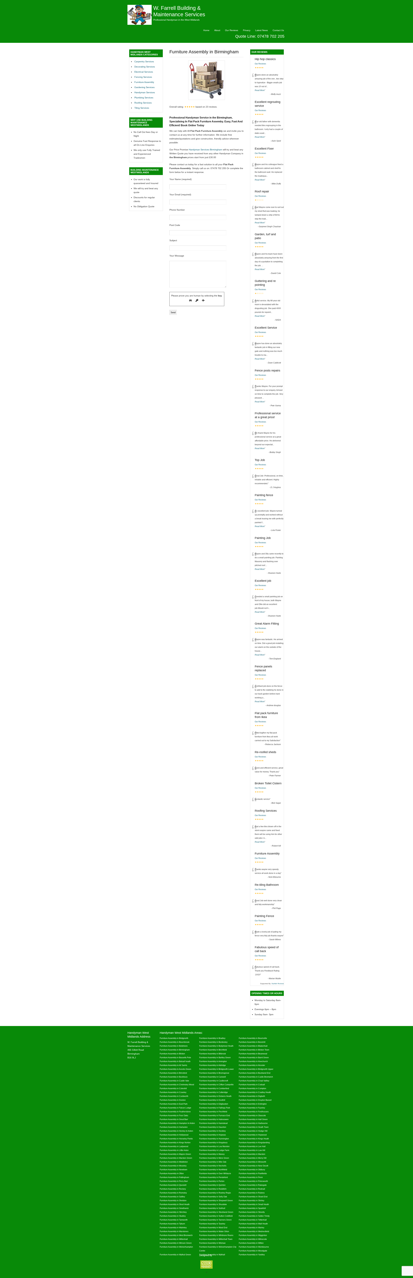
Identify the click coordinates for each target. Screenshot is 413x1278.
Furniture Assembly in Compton (252, 1088)
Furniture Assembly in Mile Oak (212, 1162)
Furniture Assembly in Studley (173, 1216)
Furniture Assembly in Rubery (252, 1193)
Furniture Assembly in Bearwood (253, 1054)
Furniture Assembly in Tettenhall (253, 1220)
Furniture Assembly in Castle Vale (174, 1081)
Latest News (261, 30)
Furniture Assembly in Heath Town (254, 1127)
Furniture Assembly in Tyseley (212, 1224)
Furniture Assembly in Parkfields (253, 1173)
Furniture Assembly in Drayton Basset (255, 1100)
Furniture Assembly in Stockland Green (216, 1212)
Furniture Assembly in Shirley (251, 1200)
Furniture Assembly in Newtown (173, 1170)
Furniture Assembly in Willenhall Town (215, 1239)
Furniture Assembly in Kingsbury (213, 1142)
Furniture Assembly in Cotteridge (213, 1092)
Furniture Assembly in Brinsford (173, 1073)
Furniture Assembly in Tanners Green (215, 1220)
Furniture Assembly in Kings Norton (175, 1142)
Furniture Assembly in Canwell (212, 1077)
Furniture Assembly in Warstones (174, 1231)
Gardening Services (144, 87)
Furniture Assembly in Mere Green (214, 1158)
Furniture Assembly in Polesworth (253, 1181)
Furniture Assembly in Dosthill (212, 1100)
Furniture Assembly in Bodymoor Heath (216, 1046)
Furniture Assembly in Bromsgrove (214, 1073)
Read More (260, 90)
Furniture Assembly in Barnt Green (254, 1057)
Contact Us (278, 30)
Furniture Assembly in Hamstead (213, 1123)
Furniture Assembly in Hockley (212, 1131)
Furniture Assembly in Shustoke (213, 1204)
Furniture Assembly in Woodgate (253, 1251)
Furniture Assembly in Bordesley (213, 1042)
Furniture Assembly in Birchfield (213, 1050)
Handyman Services (144, 92)
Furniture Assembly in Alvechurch (253, 1061)
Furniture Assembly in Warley (251, 1227)
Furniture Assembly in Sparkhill (252, 1208)
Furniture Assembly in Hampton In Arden (177, 1123)
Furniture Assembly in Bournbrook (174, 1042)
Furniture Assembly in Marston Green (176, 1158)
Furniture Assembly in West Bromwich (176, 1235)
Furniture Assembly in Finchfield (213, 1112)
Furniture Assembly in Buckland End (254, 1073)
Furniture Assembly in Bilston (172, 1054)
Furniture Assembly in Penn (251, 1177)
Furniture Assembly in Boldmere (174, 1046)
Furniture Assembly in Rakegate (253, 1185)
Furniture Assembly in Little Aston (174, 1150)
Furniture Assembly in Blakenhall (253, 1046)
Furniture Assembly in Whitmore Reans (216, 1235)
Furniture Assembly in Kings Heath (254, 1139)
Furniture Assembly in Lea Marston (214, 1146)
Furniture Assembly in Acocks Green (175, 1069)
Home (206, 30)
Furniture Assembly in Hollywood (174, 1135)
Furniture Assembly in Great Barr (174, 1119)
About (217, 30)
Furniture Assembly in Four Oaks (174, 1115)
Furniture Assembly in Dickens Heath (215, 1096)
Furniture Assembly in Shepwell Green (216, 1200)
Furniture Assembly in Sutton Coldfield (216, 1216)
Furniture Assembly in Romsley (173, 1193)
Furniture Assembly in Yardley (252, 1255)
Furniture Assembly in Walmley (173, 1227)
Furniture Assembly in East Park (173, 1104)
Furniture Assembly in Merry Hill (253, 1158)
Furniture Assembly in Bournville (253, 1038)
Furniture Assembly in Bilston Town (254, 1050)
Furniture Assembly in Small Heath (254, 1204)
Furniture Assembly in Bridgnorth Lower (216, 1069)
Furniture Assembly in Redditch (213, 1189)
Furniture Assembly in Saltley (172, 1197)
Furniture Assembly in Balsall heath (175, 1061)
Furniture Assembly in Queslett (173, 1185)
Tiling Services (141, 108)
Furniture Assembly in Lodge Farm (214, 1150)
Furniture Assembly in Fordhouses (254, 1112)
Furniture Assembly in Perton (211, 1181)
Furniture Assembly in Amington (213, 1061)
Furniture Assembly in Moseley (173, 1166)
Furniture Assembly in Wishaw (212, 1243)
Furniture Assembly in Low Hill (252, 1150)
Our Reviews (231, 30)
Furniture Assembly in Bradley (212, 1038)
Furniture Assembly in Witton (251, 1243)
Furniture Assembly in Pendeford (213, 1177)
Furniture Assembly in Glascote (252, 1115)
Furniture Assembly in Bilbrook (212, 1054)
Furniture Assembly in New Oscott (253, 1166)
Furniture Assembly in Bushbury (173, 1077)
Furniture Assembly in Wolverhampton (176, 1247)
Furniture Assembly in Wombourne (254, 1247)
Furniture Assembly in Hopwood (253, 1135)
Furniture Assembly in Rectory (173, 1189)
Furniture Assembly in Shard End (253, 1197)
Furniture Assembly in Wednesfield (254, 1231)
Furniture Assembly (144, 82)
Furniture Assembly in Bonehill (252, 1042)
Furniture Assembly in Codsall (252, 1084)
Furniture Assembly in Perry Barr (174, 1181)
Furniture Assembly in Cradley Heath (255, 1092)
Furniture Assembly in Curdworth (174, 1096)
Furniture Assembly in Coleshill (173, 1088)
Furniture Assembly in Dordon (173, 1100)
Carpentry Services (144, 61)
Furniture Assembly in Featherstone (175, 1112)
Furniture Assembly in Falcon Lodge (175, 1108)
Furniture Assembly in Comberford (214, 1088)
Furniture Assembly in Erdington (253, 1104)
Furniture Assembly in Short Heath (175, 1204)
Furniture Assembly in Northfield (213, 1170)
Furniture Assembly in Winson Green (176, 1243)
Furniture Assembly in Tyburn (172, 1224)
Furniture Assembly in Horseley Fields (176, 1139)
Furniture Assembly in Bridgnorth (174, 1038)
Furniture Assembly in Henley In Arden (176, 1131)
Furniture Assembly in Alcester (252, 1065)
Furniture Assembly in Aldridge (212, 1065)
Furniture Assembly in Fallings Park (214, 1108)
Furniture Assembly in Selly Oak (213, 1197)
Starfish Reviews (278, 983)
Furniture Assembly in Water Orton (214, 1231)
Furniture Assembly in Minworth (252, 1162)
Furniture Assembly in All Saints (173, 1065)
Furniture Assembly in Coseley (173, 1092)
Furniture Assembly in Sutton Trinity (254, 1216)
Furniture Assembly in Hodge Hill (253, 1131)
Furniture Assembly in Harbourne (253, 1123)
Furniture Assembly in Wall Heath (253, 1224)
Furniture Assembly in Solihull (212, 1208)
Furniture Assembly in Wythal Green (175, 1255)
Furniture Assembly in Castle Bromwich (256, 1077)
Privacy (246, 30)
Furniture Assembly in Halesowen (214, 1119)
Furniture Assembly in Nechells (212, 1166)
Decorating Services (144, 66)
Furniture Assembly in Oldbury (252, 1170)
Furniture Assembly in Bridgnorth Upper (256, 1069)
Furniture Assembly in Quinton (212, 1185)
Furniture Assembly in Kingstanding (254, 1142)
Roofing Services (143, 102)
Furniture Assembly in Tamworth (174, 1220)
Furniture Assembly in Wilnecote (253, 1239)
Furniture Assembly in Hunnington (214, 1139)
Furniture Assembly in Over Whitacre (215, 1173)
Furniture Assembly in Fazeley (252, 1108)
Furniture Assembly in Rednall (252, 1189)
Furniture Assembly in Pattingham (174, 1177)
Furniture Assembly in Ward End (213, 1227)
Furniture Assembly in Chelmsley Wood (177, 1084)
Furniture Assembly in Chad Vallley (254, 1081)
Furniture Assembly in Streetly (252, 1212)
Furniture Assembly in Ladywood (174, 1146)
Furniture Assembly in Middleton (174, 1162)
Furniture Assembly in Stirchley (173, 1212)
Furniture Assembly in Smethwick (174, 1208)
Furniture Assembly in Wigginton (253, 1235)
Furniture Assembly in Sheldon (173, 1200)
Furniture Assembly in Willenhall (174, 1239)
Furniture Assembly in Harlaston (174, 1127)
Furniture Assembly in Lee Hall (252, 1146)
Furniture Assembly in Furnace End (214, 1115)
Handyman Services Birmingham (205, 149)
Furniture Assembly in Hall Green (253, 1119)
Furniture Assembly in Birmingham (175, 1050)
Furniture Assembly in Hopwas (212, 1135)
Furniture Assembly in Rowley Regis (215, 1193)
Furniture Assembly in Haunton (212, 1127)
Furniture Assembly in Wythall (212, 1255)
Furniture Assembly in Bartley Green (215, 1057)
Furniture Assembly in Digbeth (252, 1096)
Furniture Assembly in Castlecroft (213, 1081)
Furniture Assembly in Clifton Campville (216, 1084)
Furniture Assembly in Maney (212, 1154)
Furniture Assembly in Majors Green (175, 1154)
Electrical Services (143, 72)
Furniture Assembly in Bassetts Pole (175, 1057)
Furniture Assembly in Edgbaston (213, 1104)
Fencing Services (143, 77)
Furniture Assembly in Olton (172, 1173)
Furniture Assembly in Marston (252, 1154)
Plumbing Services (143, 97)
